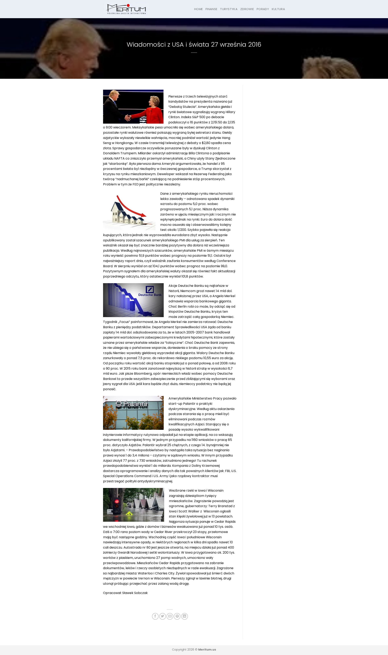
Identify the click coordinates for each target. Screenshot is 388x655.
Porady (263, 9)
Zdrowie (247, 9)
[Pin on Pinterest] (177, 616)
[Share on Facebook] (155, 616)
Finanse (211, 9)
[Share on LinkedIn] (184, 616)
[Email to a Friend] (170, 616)
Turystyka (228, 9)
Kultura (278, 9)
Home (198, 9)
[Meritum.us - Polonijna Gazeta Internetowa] (126, 9)
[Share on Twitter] (162, 616)
